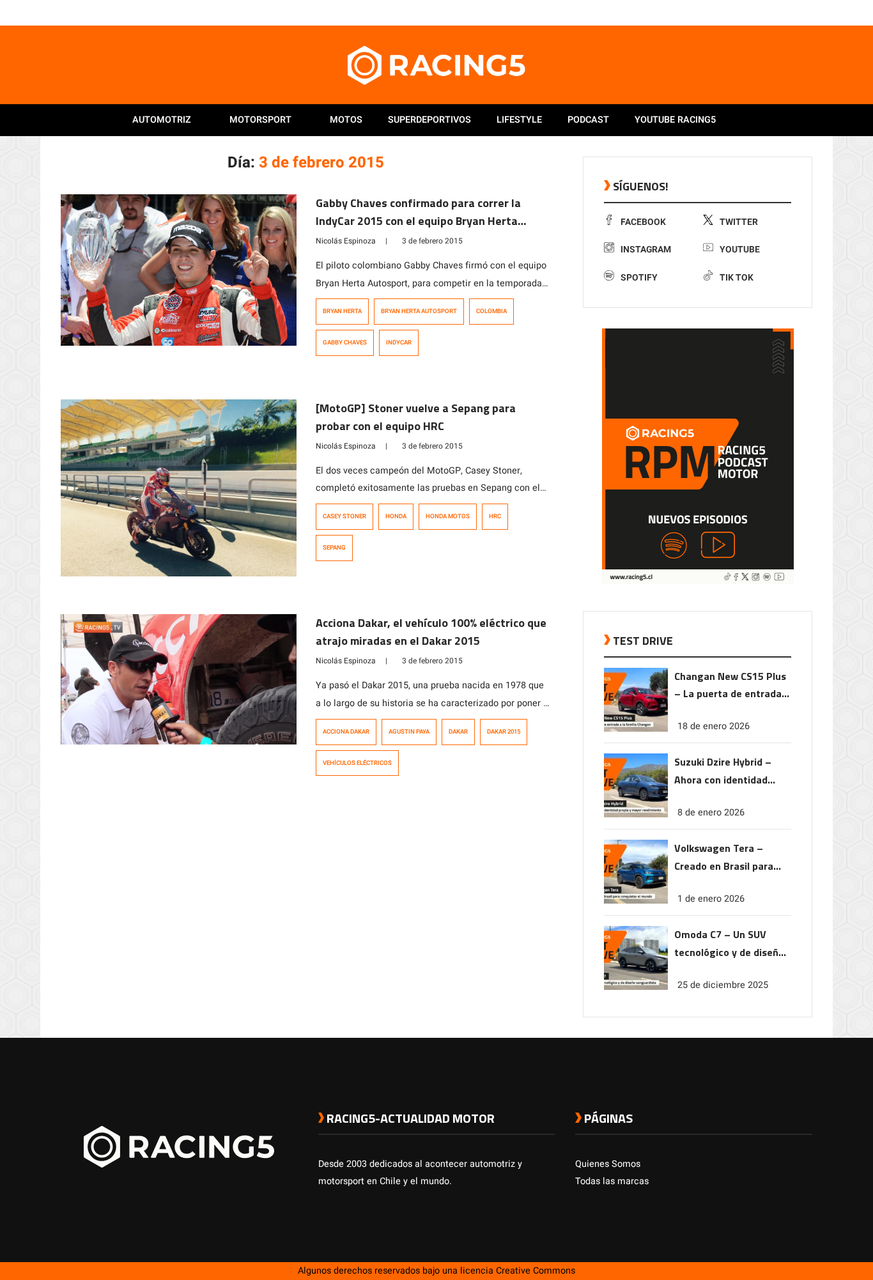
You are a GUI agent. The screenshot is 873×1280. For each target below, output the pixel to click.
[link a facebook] (742, 12)
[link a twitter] (754, 12)
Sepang (334, 547)
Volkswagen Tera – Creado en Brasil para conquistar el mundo (723, 857)
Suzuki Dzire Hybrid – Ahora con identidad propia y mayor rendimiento (722, 771)
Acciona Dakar (346, 731)
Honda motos (448, 516)
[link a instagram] (767, 12)
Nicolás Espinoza (346, 241)
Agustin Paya (409, 731)
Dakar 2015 (503, 731)
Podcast (588, 120)
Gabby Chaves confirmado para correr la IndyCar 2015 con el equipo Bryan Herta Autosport (418, 220)
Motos (346, 120)
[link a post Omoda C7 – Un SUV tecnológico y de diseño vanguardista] (636, 987)
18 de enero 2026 (713, 726)
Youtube (740, 249)
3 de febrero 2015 (432, 241)
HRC (495, 516)
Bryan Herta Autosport (419, 311)
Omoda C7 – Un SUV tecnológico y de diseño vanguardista (729, 944)
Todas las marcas (612, 1181)
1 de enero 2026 (711, 899)
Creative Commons (535, 1270)
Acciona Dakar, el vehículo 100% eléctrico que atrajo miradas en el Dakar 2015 (431, 631)
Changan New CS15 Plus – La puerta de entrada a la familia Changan (732, 686)
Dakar (458, 731)
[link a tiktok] (806, 12)
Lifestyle (519, 120)
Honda (395, 516)
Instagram (646, 249)
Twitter (739, 222)
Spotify (639, 277)
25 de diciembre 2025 (722, 985)
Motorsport (260, 120)
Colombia (491, 311)
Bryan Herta (342, 311)
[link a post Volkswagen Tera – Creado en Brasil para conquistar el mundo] (636, 900)
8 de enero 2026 (711, 812)
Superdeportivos (429, 120)
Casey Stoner (344, 516)
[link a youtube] (780, 12)
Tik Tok (736, 277)
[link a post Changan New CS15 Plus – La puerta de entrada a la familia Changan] (636, 729)
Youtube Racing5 (675, 120)
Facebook (643, 222)
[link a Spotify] (793, 12)
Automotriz (161, 120)
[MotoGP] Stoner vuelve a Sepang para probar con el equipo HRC (416, 417)
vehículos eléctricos (357, 763)
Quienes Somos (607, 1164)
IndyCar (399, 342)
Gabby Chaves (345, 342)
